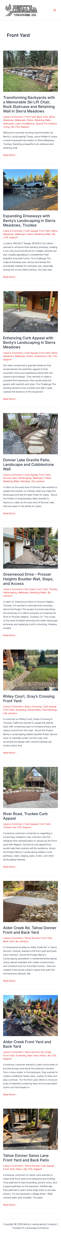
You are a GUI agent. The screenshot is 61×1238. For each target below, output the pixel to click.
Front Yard (30, 116)
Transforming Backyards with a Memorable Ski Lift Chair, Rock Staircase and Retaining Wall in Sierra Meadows (29, 104)
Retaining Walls (43, 120)
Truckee (53, 589)
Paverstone (41, 356)
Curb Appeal (31, 230)
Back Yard (42, 116)
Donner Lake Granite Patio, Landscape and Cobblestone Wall (28, 464)
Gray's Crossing (33, 706)
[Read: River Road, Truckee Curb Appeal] (30, 787)
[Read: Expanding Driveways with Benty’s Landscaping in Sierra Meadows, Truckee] (30, 189)
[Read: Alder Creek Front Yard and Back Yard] (30, 1015)
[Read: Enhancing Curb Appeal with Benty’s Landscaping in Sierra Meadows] (30, 311)
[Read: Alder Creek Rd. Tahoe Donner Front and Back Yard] (30, 901)
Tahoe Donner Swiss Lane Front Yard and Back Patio (26, 1157)
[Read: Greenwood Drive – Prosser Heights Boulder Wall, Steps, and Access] (30, 547)
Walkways (20, 120)
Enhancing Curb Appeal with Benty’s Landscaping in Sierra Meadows (29, 342)
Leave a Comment (13, 116)
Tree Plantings (49, 709)
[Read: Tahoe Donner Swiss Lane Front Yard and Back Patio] (30, 1129)
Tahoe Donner (32, 938)
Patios (30, 120)
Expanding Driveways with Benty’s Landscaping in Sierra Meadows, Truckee (29, 220)
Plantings (25, 481)
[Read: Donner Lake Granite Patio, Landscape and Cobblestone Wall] (30, 433)
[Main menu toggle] (54, 10)
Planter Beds (34, 709)
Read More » (9, 154)
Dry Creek (30, 589)
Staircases (8, 123)
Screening (21, 709)
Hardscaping (24, 478)
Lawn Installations (25, 123)
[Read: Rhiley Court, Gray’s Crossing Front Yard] (30, 669)
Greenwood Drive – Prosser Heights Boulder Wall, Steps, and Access (28, 579)
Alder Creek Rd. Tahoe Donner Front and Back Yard (29, 930)
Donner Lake (10, 478)
